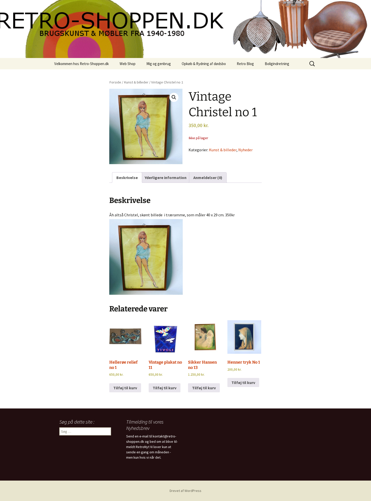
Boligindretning (277, 63)
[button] (173, 97)
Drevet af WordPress (185, 490)
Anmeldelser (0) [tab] (207, 177)
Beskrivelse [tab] (127, 177)
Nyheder (245, 149)
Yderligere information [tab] (166, 177)
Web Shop (128, 63)
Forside (115, 82)
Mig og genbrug (158, 63)
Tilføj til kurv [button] (125, 387)
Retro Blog (245, 63)
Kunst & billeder (136, 82)
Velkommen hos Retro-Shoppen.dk (81, 63)
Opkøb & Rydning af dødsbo (204, 63)
